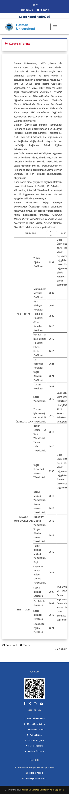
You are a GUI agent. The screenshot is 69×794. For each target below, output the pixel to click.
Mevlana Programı (35, 751)
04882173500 (36, 773)
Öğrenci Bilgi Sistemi (35, 724)
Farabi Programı (35, 746)
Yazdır (62, 649)
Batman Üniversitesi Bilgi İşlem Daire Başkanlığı (43, 790)
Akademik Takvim (36, 729)
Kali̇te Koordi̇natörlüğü (34, 16)
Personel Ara (26, 9)
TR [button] (33, 4)
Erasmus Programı (35, 740)
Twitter (27, 645)
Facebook (12, 645)
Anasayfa (44, 9)
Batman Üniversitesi (36, 718)
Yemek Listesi (36, 735)
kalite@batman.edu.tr (36, 778)
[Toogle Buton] (54, 26)
